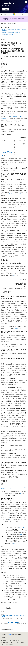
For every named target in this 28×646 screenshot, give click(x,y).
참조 (21, 534)
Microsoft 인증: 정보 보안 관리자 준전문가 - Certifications (13, 622)
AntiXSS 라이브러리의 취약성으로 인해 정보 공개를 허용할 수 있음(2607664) (14, 30)
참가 (19, 640)
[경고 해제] (26, 2)
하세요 (14, 543)
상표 (2, 644)
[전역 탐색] (1, 14)
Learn (2, 23)
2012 (15, 23)
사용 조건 (23, 642)
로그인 (25, 14)
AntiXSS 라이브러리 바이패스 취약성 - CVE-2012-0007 (13, 36)
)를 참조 (14, 275)
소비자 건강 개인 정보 (14, 642)
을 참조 (16, 328)
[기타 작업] (26, 23)
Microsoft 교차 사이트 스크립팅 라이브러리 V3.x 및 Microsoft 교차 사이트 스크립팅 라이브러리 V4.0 (7, 152)
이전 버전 (10, 640)
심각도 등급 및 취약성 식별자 (8, 34)
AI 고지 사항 (3, 640)
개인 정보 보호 (4, 642)
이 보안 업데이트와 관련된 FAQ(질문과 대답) (11, 32)
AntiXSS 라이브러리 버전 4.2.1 (14, 194)
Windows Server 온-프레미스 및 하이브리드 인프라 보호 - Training (13, 616)
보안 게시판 (10, 23)
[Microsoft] (14, 14)
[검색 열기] (22, 14)
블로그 (14, 640)
